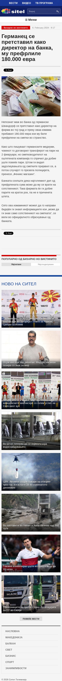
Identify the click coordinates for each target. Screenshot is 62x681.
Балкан (10, 643)
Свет (8, 649)
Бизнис (10, 656)
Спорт (9, 662)
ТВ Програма (44, 3)
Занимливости (15, 668)
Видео (26, 3)
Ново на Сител (19, 283)
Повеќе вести (31, 619)
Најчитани (16, 264)
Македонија (14, 637)
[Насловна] (13, 13)
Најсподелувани (46, 264)
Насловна (12, 631)
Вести (13, 3)
